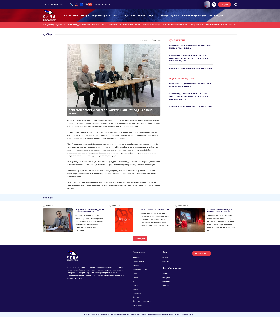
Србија (125, 15)
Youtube (165, 285)
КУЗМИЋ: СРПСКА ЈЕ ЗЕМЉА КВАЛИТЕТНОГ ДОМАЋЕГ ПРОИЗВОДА (219, 25)
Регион (141, 15)
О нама (165, 258)
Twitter (165, 274)
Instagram (166, 278)
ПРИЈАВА (224, 4)
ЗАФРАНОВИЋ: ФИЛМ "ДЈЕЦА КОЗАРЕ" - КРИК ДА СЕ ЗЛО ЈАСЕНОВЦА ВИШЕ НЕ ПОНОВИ (220, 210)
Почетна (136, 258)
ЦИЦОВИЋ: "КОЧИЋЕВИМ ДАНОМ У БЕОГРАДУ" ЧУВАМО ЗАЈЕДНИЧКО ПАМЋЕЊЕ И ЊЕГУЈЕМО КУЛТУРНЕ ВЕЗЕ (89, 210)
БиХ (133, 15)
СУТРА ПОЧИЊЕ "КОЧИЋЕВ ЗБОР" (155, 209)
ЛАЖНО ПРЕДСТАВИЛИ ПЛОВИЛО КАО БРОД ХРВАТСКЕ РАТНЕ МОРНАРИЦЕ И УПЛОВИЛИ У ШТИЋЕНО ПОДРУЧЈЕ (99, 25)
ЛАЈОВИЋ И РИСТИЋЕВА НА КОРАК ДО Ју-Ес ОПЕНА (169, 25)
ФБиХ (116, 15)
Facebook (166, 282)
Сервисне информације (194, 15)
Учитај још (140, 239)
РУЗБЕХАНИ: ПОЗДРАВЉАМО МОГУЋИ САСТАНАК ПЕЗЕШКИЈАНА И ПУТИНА (190, 46)
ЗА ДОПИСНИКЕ (201, 253)
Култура (175, 15)
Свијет (151, 15)
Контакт (165, 262)
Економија (163, 15)
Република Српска (101, 15)
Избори (85, 15)
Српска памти (71, 15)
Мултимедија (216, 15)
